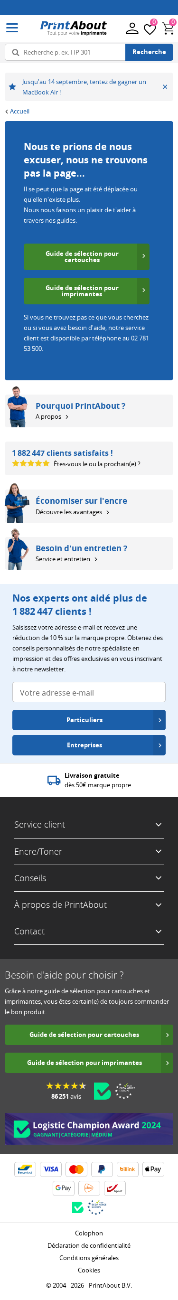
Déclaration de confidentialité (89, 1245)
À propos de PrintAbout (60, 904)
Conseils (30, 878)
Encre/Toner (38, 851)
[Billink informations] (128, 1169)
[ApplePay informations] (153, 1169)
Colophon (89, 1233)
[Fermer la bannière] (164, 86)
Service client (39, 824)
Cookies (89, 1270)
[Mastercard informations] (76, 1169)
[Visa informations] (51, 1169)
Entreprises (84, 745)
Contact (29, 931)
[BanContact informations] (25, 1169)
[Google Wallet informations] (64, 1188)
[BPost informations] (115, 1188)
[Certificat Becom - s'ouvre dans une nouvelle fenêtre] (102, 1091)
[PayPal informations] (102, 1169)
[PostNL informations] (89, 1188)
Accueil (19, 111)
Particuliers (84, 720)
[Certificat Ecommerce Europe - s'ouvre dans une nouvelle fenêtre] (125, 1091)
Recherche (149, 51)
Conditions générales (89, 1257)
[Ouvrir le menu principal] (12, 28)
